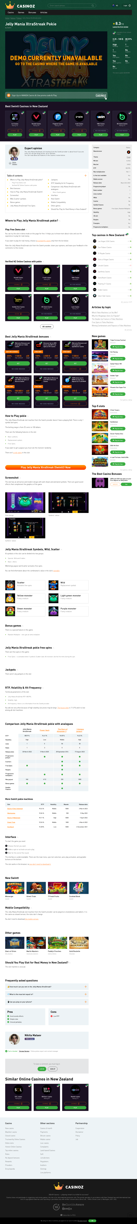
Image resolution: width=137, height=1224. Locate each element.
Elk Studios (9, 953)
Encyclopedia (10, 1169)
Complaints (44, 1147)
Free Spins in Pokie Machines (102, 322)
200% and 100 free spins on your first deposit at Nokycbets (120, 479)
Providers (8, 1165)
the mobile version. (32, 919)
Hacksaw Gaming (32, 953)
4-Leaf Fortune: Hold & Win (119, 457)
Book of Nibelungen (13, 818)
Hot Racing (114, 352)
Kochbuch (10, 827)
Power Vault (44, 730)
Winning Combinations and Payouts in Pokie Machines (111, 325)
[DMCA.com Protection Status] (67, 1209)
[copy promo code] (18, 131)
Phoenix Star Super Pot (118, 387)
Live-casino (44, 1143)
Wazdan (72, 953)
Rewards (8, 1161)
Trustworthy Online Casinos (15, 1139)
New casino (9, 1128)
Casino (11, 12)
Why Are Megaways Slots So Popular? (106, 316)
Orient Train (11, 822)
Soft (41, 1154)
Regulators (44, 1161)
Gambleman (114, 422)
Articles (43, 12)
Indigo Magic (52, 953)
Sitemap (43, 1169)
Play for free (119, 347)
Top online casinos (11, 1150)
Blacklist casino (11, 1132)
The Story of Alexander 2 (62, 730)
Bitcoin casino (45, 1136)
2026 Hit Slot (114, 445)
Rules (7, 1154)
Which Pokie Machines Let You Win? (105, 312)
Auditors (43, 1165)
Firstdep (38, 351)
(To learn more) (82, 1221)
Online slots (9, 1143)
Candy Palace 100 (116, 364)
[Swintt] (128, 152)
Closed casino (10, 1136)
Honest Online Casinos (13, 1147)
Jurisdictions (44, 1158)
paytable (56, 571)
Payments (44, 1132)
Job (76, 1139)
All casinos (46, 326)
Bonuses (32, 12)
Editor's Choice (12, 351)
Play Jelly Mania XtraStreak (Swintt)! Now (46, 467)
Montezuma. (11, 813)
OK (92, 1221)
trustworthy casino (44, 241)
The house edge (63, 708)
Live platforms (45, 1172)
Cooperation (79, 1128)
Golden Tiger (114, 375)
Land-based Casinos (47, 1150)
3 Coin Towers (114, 410)
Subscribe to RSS (69, 1215)
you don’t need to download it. (40, 864)
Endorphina (113, 412)
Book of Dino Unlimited (15, 808)
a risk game (17, 452)
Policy (77, 1136)
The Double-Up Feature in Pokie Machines (107, 319)
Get (18, 363)
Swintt (7, 899)
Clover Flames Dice (116, 433)
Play (14, 135)
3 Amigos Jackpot (80, 730)
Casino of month (46, 1128)
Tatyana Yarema (24, 1051)
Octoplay (112, 459)
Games (21, 12)
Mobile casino (45, 1139)
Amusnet (113, 342)
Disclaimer (79, 1132)
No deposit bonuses (12, 1158)
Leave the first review (120, 27)
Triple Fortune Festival (118, 340)
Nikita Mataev (14, 163)
